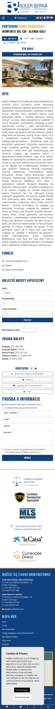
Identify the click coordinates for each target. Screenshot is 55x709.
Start (4, 621)
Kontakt (5, 644)
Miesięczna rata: (11, 329)
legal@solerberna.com (14, 609)
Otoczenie (6, 640)
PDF (29, 391)
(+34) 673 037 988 (11, 590)
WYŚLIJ (29, 379)
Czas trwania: (9, 308)
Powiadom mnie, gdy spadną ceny (27, 54)
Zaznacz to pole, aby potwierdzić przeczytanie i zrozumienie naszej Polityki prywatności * (25, 450)
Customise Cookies (22, 697)
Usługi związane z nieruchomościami (18, 633)
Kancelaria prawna (10, 636)
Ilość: (4, 288)
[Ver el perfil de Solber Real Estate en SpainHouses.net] (27, 528)
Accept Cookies (22, 690)
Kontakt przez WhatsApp (29, 374)
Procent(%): (8, 298)
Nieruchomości (8, 629)
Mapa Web (46, 698)
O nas (4, 625)
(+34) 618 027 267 (11, 605)
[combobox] (27, 313)
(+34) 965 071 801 (12, 602)
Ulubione (22, 17)
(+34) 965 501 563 (12, 587)
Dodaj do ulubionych (29, 385)
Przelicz (27, 320)
